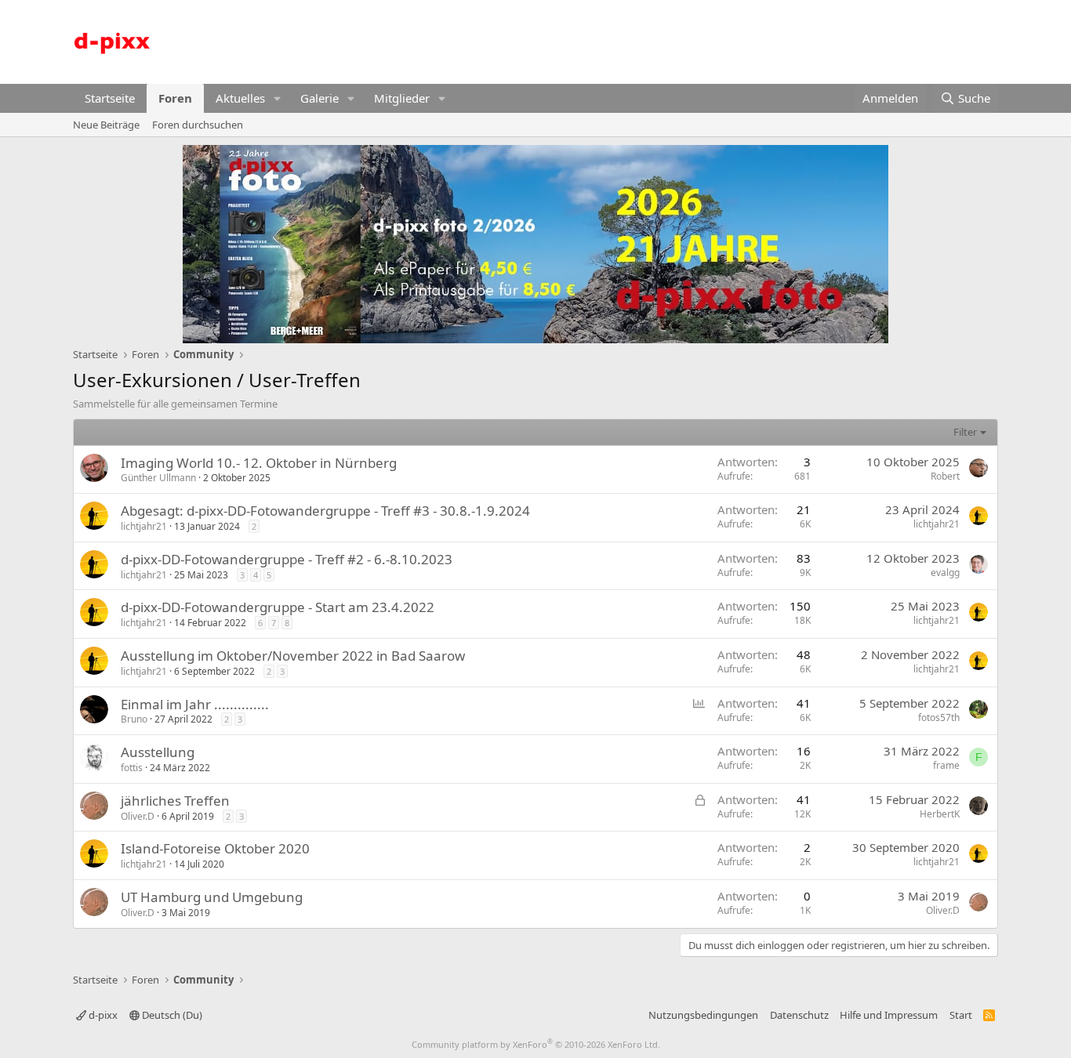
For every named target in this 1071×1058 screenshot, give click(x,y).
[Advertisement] (712, 40)
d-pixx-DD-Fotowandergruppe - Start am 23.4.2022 (277, 607)
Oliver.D (137, 816)
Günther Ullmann (158, 477)
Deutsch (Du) (171, 1015)
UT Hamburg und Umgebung (212, 897)
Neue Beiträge (106, 125)
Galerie (319, 98)
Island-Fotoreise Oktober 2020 (215, 848)
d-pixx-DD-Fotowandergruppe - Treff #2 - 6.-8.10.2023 (286, 559)
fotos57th (939, 717)
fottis (132, 767)
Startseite (110, 98)
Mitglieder (402, 98)
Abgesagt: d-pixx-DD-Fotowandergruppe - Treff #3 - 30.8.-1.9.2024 (325, 511)
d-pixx (102, 1015)
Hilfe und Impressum (889, 1015)
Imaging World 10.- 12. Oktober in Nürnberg (259, 463)
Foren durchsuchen (197, 125)
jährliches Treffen (175, 801)
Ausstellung (157, 752)
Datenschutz (799, 1015)
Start (960, 1015)
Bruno (134, 719)
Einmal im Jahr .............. (195, 704)
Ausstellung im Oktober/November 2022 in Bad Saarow (293, 656)
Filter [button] (965, 432)
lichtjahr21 (144, 526)
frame (946, 765)
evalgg (945, 572)
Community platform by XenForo (536, 1044)
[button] (278, 98)
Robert (945, 476)
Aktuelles (240, 98)
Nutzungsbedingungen (703, 1015)
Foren (175, 98)
